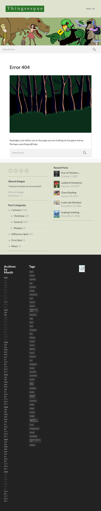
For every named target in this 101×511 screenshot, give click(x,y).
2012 (6, 472)
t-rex (31, 425)
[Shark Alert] (82, 271)
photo (32, 392)
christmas (33, 294)
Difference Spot (19, 234)
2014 (6, 407)
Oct (6, 302)
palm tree (31, 383)
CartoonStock (21, 171)
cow (31, 298)
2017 (6, 310)
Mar (6, 350)
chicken (33, 287)
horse (32, 353)
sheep (32, 412)
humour (32, 356)
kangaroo (33, 364)
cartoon (32, 279)
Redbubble (10, 171)
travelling (33, 436)
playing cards (32, 396)
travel (32, 432)
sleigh (32, 416)
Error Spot (16, 240)
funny (32, 345)
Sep (5, 364)
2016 (6, 342)
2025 (6, 278)
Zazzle (16, 171)
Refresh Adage (16, 192)
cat (31, 283)
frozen (32, 341)
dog (31, 318)
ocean (32, 379)
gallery (32, 349)
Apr (5, 352)
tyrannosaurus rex (35, 440)
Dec (5, 372)
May (5, 355)
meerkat (33, 372)
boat (31, 272)
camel (32, 275)
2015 (6, 375)
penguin (33, 388)
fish (31, 334)
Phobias (18, 228)
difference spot (33, 310)
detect (32, 306)
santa (32, 404)
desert (32, 302)
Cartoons (16, 209)
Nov (6, 369)
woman (32, 445)
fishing (32, 337)
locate (32, 368)
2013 (6, 440)
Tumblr (26, 171)
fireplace (33, 330)
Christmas (19, 215)
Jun (5, 357)
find (31, 326)
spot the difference (33, 420)
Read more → (15, 195)
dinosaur (33, 315)
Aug (6, 362)
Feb (5, 315)
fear (31, 322)
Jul (5, 360)
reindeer (33, 401)
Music (14, 246)
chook (32, 291)
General (18, 221)
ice (31, 360)
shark (32, 408)
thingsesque (34, 428)
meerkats (33, 375)
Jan (5, 313)
